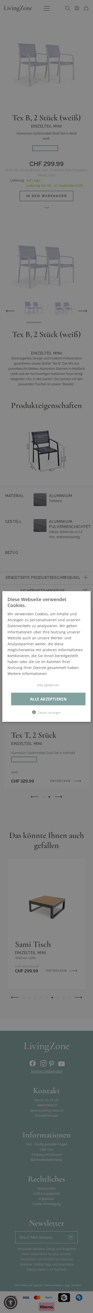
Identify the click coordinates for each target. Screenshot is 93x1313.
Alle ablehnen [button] (48, 685)
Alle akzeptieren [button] (48, 699)
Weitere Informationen (27, 673)
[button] (46, 712)
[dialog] (46, 656)
